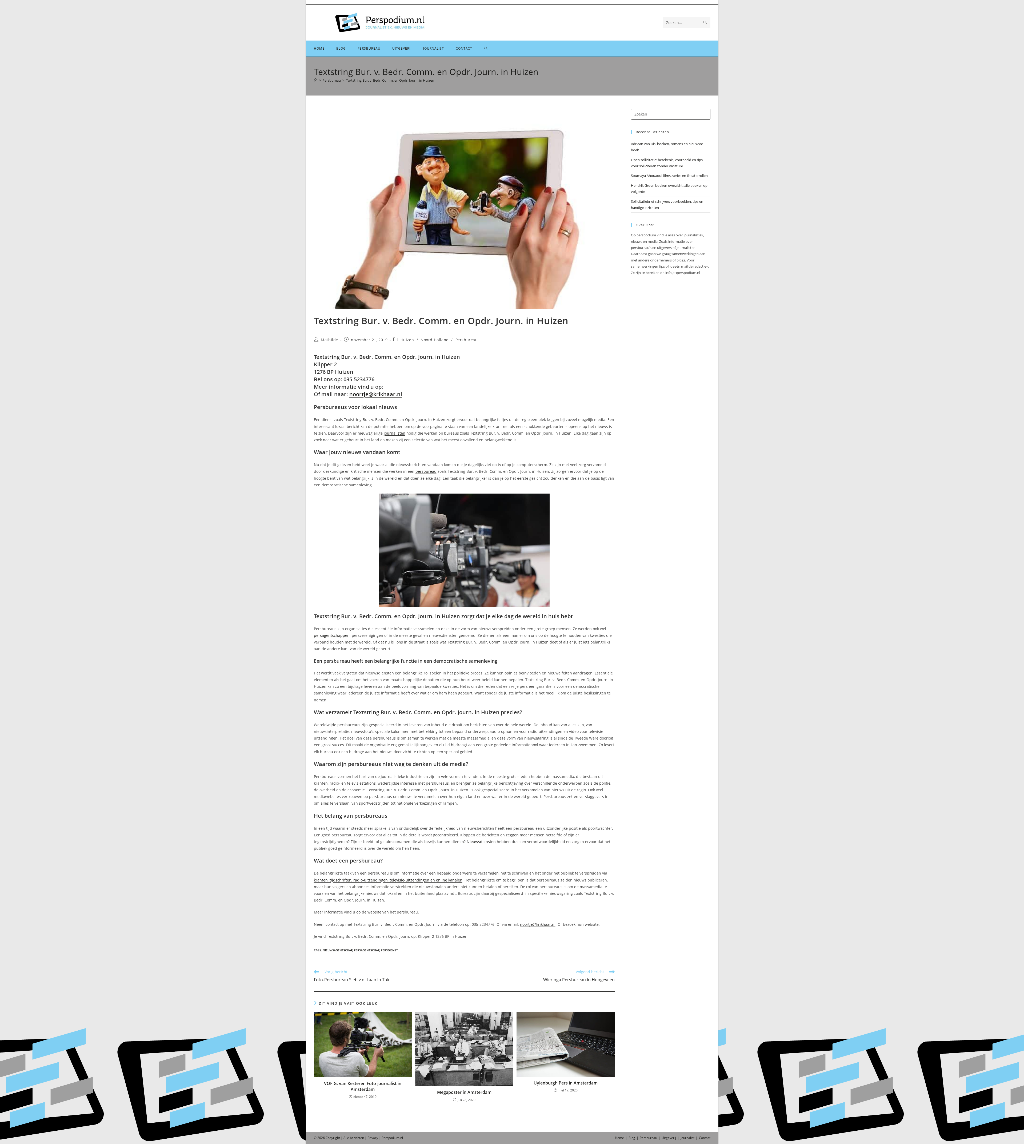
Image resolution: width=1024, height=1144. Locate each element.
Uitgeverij (669, 1137)
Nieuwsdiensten (481, 841)
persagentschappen (332, 635)
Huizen (407, 339)
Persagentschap (366, 950)
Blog (632, 1137)
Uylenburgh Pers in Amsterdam (566, 1083)
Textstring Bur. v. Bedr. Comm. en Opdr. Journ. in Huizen (390, 80)
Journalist (687, 1137)
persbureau (426, 471)
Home (619, 1137)
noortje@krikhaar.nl (375, 394)
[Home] (315, 80)
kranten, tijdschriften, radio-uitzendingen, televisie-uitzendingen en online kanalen (388, 880)
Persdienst (389, 950)
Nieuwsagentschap (338, 950)
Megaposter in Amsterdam (464, 1092)
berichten (357, 1137)
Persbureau (466, 339)
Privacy (372, 1137)
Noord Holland (435, 339)
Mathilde (329, 339)
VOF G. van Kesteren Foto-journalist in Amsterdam (362, 1086)
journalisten (394, 433)
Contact (704, 1137)
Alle (346, 1137)
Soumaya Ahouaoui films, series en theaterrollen (669, 175)
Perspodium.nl (392, 1137)
